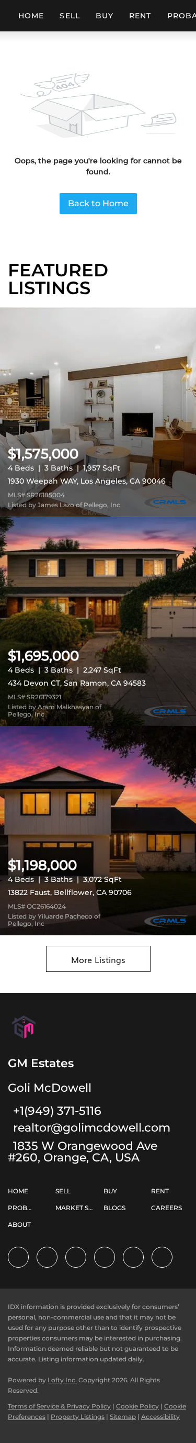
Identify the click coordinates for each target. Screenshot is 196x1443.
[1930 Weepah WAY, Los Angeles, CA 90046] (98, 412)
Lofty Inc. (62, 1380)
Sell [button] (69, 15)
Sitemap (123, 1416)
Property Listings (78, 1416)
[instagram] (104, 1257)
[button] (20, 1195)
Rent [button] (140, 15)
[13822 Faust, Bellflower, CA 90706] (98, 830)
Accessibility (160, 1416)
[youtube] (133, 1257)
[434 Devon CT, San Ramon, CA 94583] (98, 621)
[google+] (162, 1257)
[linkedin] (47, 1257)
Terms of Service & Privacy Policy (59, 1406)
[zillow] (75, 1257)
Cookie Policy (137, 1406)
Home (31, 15)
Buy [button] (104, 15)
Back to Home (98, 203)
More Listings (98, 959)
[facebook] (18, 1257)
